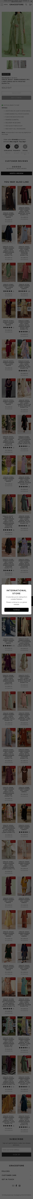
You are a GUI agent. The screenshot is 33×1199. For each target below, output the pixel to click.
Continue (16, 610)
